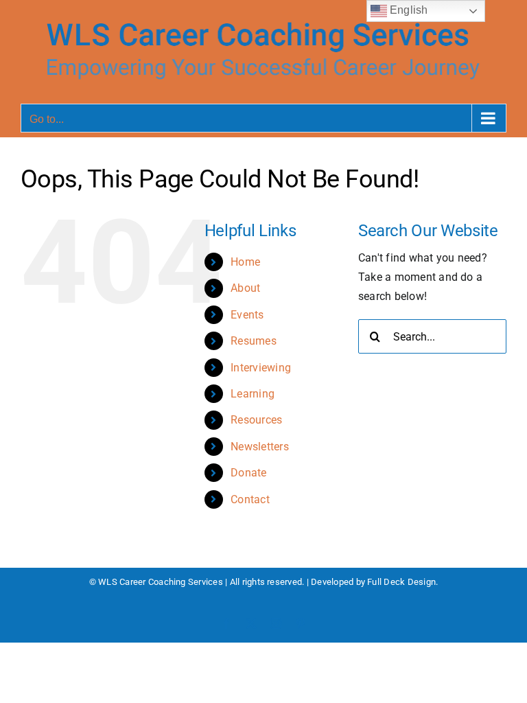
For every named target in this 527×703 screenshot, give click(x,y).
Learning (252, 393)
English (407, 10)
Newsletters (260, 446)
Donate (248, 472)
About (245, 288)
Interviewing (261, 367)
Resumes (254, 340)
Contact (250, 499)
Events (247, 314)
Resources (256, 419)
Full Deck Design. (402, 582)
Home (245, 261)
